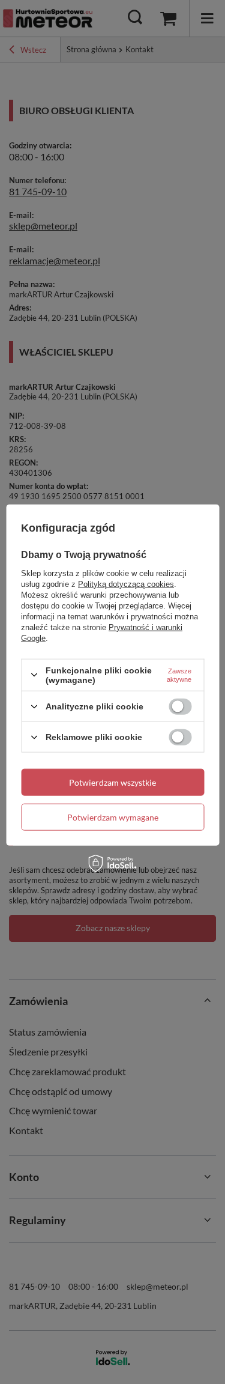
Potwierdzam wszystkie (112, 782)
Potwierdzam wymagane (112, 817)
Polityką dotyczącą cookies (126, 583)
